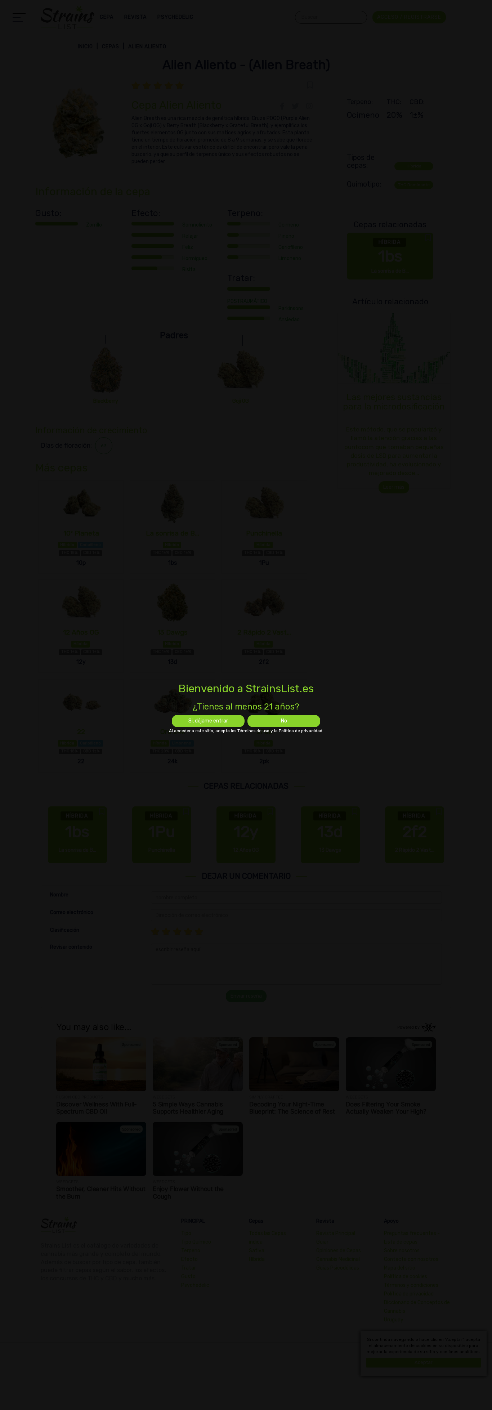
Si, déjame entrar (208, 721)
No (284, 721)
